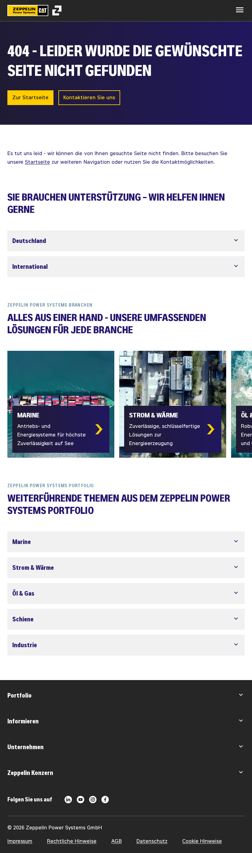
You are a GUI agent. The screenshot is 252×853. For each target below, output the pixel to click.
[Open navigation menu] (240, 10)
